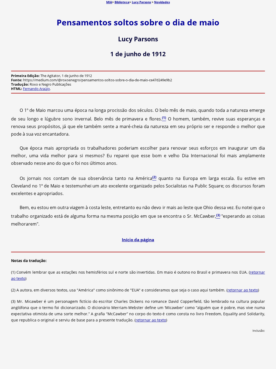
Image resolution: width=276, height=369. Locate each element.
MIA (109, 2)
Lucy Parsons (141, 2)
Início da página (138, 239)
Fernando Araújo (36, 88)
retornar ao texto (242, 290)
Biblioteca (122, 2)
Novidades (162, 2)
